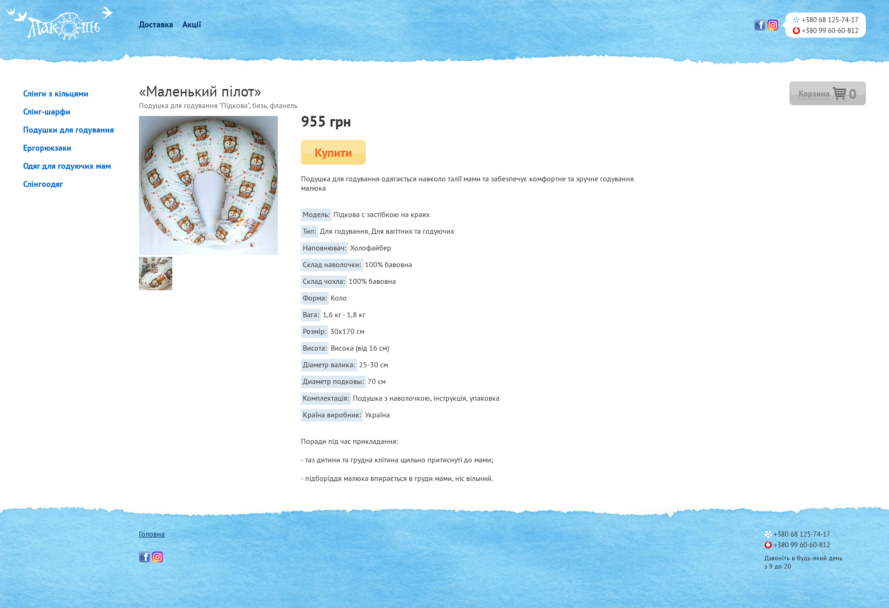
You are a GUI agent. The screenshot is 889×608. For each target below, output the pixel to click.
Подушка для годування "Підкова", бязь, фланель (218, 105)
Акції (191, 24)
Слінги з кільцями (55, 93)
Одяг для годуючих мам (67, 165)
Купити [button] (333, 152)
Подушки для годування (68, 129)
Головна (152, 533)
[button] (827, 93)
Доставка (156, 24)
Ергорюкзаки (47, 147)
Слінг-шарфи (46, 111)
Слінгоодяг (43, 184)
